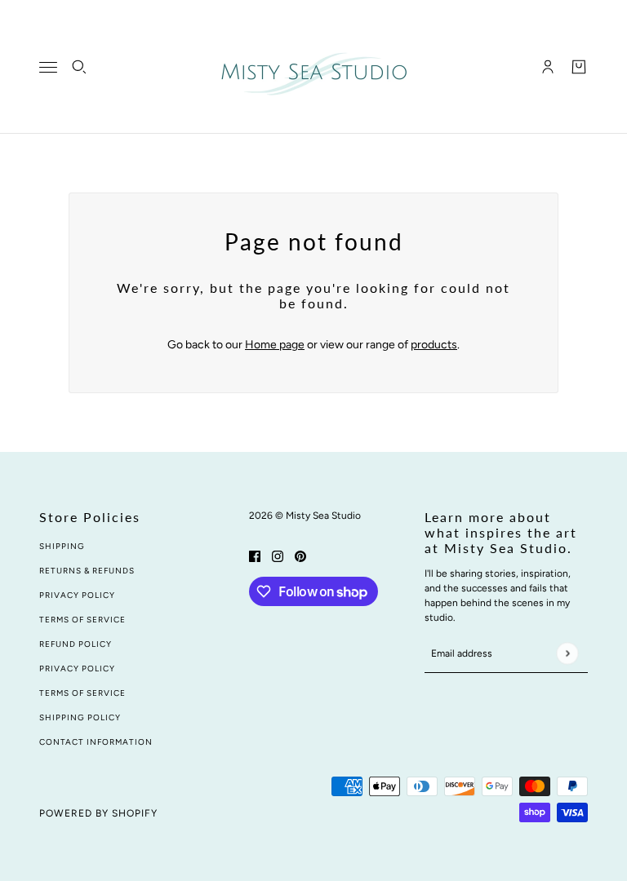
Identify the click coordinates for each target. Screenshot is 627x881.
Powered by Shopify (98, 813)
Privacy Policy (77, 595)
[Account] (548, 67)
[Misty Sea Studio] (314, 67)
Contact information (96, 742)
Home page (275, 345)
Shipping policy (80, 717)
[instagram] (277, 555)
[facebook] (254, 555)
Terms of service (82, 693)
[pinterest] (300, 555)
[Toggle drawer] (48, 67)
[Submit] (567, 653)
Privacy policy (77, 668)
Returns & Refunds (87, 570)
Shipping (62, 546)
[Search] (79, 67)
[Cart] (579, 67)
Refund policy (75, 644)
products (434, 345)
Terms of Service (82, 619)
